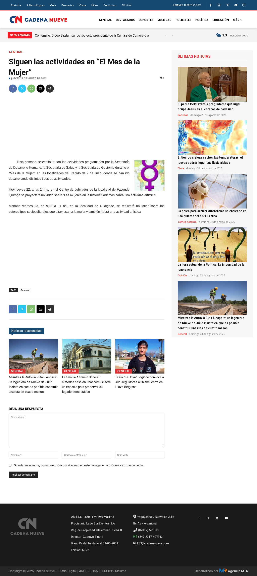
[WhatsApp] (31, 89)
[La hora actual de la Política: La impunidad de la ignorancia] (212, 244)
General (16, 52)
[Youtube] (236, 5)
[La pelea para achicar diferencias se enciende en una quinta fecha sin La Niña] (212, 191)
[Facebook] (210, 5)
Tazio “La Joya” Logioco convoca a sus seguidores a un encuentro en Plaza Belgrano (139, 382)
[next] (172, 35)
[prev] (165, 35)
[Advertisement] (86, 127)
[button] (244, 5)
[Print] (50, 89)
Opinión (182, 275)
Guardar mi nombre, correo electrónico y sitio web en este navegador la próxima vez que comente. (79, 465)
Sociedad (183, 115)
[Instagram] (219, 5)
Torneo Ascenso (187, 222)
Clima (181, 168)
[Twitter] (227, 5)
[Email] (41, 89)
